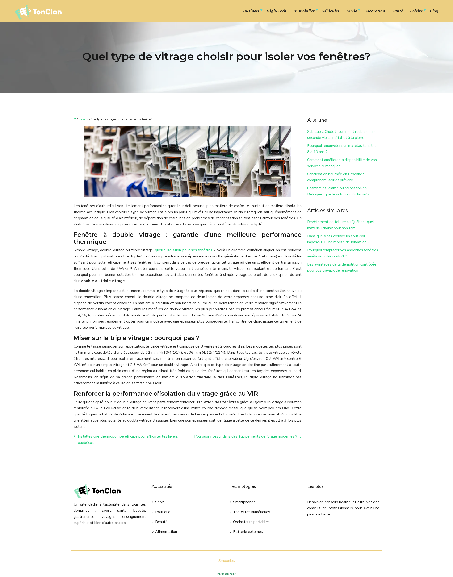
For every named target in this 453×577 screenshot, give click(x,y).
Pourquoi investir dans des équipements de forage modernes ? (245, 436)
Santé (397, 10)
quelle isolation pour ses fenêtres (184, 250)
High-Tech (276, 10)
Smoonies (226, 560)
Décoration (374, 10)
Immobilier (304, 10)
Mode (351, 10)
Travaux (83, 119)
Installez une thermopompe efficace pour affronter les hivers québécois (128, 439)
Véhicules (330, 10)
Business (251, 10)
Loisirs (416, 10)
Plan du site (226, 574)
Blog (434, 10)
